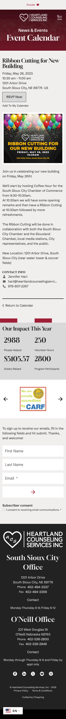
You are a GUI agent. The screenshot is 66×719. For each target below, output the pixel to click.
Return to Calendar (19, 306)
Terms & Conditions (42, 690)
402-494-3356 (36, 592)
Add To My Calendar (15, 105)
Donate (31, 4)
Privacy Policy (21, 690)
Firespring (38, 697)
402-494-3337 (38, 587)
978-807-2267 (18, 286)
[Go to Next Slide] (60, 399)
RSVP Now (14, 97)
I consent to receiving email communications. (33, 510)
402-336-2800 (38, 639)
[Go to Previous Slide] (5, 399)
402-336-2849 (36, 644)
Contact (33, 600)
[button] (60, 18)
